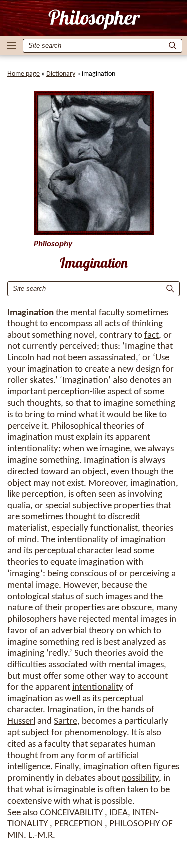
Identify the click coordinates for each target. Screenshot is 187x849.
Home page (23, 74)
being (57, 574)
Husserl (21, 721)
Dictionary (60, 74)
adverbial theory (82, 631)
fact (151, 335)
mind (66, 415)
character (95, 551)
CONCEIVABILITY (71, 813)
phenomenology (96, 733)
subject (35, 733)
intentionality (32, 449)
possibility (140, 778)
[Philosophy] (93, 19)
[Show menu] (11, 45)
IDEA (118, 813)
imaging (25, 574)
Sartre (65, 721)
